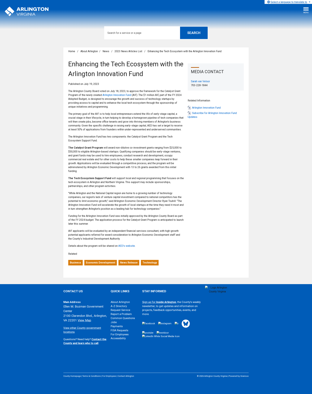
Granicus (244, 376)
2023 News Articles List (129, 51)
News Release (129, 262)
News (106, 51)
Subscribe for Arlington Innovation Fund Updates (212, 115)
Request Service (120, 310)
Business (75, 262)
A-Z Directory (119, 306)
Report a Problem (121, 314)
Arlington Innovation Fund (117, 95)
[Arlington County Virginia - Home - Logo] (26, 11)
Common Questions (123, 318)
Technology (150, 262)
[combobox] (288, 2)
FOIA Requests (119, 330)
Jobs (114, 322)
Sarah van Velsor (200, 81)
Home (71, 51)
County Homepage (72, 376)
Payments (117, 326)
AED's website (126, 245)
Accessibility (118, 338)
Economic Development (100, 262)
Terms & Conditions (91, 376)
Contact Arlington (126, 376)
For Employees (120, 334)
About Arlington (89, 51)
